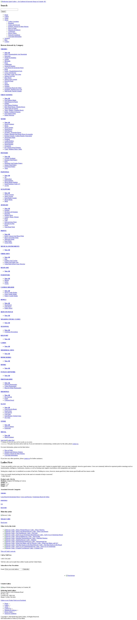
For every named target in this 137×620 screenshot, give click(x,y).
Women (6, 84)
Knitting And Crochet (10, 260)
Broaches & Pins (9, 223)
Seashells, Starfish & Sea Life (13, 89)
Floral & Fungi (8, 81)
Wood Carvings (9, 194)
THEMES (4, 49)
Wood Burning (8, 142)
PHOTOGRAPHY (7, 379)
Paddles (6, 103)
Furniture (7, 139)
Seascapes (7, 56)
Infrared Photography (10, 384)
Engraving (7, 428)
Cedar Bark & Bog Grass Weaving (14, 264)
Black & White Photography (12, 388)
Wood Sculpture (9, 124)
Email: (3, 569)
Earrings (6, 210)
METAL (3, 432)
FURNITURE (5, 275)
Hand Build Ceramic (10, 198)
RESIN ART (5, 267)
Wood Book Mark (9, 137)
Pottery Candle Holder (11, 296)
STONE (3, 421)
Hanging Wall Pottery (10, 160)
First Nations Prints (10, 113)
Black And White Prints (11, 237)
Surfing (6, 59)
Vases (6, 168)
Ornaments (7, 146)
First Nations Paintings (11, 105)
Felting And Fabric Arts (11, 262)
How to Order (8, 450)
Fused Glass (8, 411)
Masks (6, 126)
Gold (5, 220)
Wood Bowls (8, 129)
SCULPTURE (5, 189)
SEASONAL (5, 326)
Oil (5, 177)
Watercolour (8, 179)
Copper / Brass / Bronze (11, 217)
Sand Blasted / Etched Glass (12, 416)
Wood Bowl (8, 305)
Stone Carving (8, 196)
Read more (4, 522)
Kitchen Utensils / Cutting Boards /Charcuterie (18, 136)
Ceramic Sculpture (9, 158)
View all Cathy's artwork (8, 551)
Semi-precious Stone (10, 222)
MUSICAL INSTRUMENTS (10, 246)
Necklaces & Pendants (11, 212)
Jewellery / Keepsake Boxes (12, 132)
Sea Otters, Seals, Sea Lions (12, 74)
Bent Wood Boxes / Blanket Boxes (14, 107)
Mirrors (6, 280)
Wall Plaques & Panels (11, 102)
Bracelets (7, 213)
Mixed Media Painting (11, 182)
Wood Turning (8, 127)
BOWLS (3, 299)
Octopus (6, 86)
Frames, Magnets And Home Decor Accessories (18, 134)
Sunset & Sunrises (9, 66)
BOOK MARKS (6, 357)
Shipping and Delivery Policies (13, 452)
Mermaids (7, 61)
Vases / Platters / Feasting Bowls (13, 110)
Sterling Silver (8, 215)
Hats (5, 259)
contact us (75, 444)
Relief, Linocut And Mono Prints (14, 236)
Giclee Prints (8, 242)
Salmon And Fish (9, 76)
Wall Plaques (8, 131)
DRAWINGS (5, 391)
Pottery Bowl (8, 308)
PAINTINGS (5, 172)
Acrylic (6, 185)
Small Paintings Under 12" (12, 184)
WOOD (3, 119)
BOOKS (3, 364)
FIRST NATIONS (6, 95)
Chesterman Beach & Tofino (12, 88)
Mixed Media (8, 199)
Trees (6, 83)
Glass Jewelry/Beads (10, 409)
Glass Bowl (7, 306)
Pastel (6, 398)
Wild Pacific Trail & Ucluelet (13, 91)
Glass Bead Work (9, 227)
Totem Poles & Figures (11, 108)
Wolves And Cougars (10, 79)
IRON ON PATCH (7, 312)
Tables (6, 282)
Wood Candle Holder (10, 292)
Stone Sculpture (9, 426)
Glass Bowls (8, 412)
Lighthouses (8, 64)
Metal (6, 201)
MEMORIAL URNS (7, 350)
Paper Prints (8, 241)
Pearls (6, 225)
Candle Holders (9, 141)
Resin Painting (8, 180)
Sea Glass (7, 417)
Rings (6, 218)
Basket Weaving (9, 115)
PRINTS (3, 230)
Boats (6, 69)
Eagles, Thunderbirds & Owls (13, 71)
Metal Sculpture (9, 437)
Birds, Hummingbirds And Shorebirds (15, 54)
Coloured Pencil (9, 400)
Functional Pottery (9, 166)
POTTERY (4, 153)
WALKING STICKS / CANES (10, 319)
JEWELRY (4, 205)
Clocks (6, 283)
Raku (6, 161)
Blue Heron (7, 78)
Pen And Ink (8, 397)
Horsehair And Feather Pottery (13, 163)
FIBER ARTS (5, 253)
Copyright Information (11, 455)
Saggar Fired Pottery (10, 165)
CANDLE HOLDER (7, 287)
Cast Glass (7, 414)
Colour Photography (10, 386)
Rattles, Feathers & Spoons (12, 112)
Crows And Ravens (10, 73)
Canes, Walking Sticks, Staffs (13, 149)
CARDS (3, 343)
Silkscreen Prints (9, 239)
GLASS (3, 404)
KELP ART (4, 335)
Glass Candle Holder (10, 294)
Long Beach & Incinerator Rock (13, 68)
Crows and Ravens (26, 497)
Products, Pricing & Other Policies (14, 453)
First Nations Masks (10, 100)
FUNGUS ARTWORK (8, 372)
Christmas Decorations (11, 332)
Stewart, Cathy (5, 519)
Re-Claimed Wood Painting (12, 147)
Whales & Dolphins (10, 57)
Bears (6, 62)
